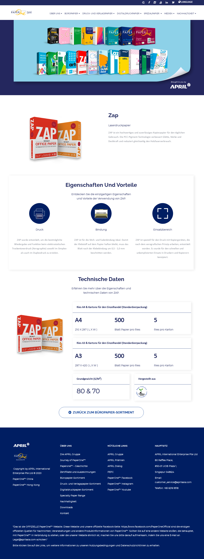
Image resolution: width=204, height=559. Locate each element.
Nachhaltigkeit (68, 502)
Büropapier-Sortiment (72, 478)
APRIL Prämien (116, 460)
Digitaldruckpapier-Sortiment (76, 490)
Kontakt (64, 513)
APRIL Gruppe (115, 454)
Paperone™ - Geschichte (73, 466)
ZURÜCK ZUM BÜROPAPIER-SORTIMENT (103, 412)
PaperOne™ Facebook (120, 478)
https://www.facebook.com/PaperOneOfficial (146, 527)
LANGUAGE (186, 2)
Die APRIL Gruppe (70, 454)
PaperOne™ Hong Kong (26, 485)
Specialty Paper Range (72, 496)
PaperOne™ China (23, 479)
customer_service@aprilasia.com (173, 482)
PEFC (111, 472)
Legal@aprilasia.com (24, 540)
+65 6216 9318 (171, 488)
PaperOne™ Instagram (120, 484)
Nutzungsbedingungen (102, 545)
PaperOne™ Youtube (119, 490)
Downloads (66, 507)
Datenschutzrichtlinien (133, 545)
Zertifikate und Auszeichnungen (78, 472)
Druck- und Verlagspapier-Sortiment (80, 484)
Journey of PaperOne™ (73, 460)
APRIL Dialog (115, 466)
